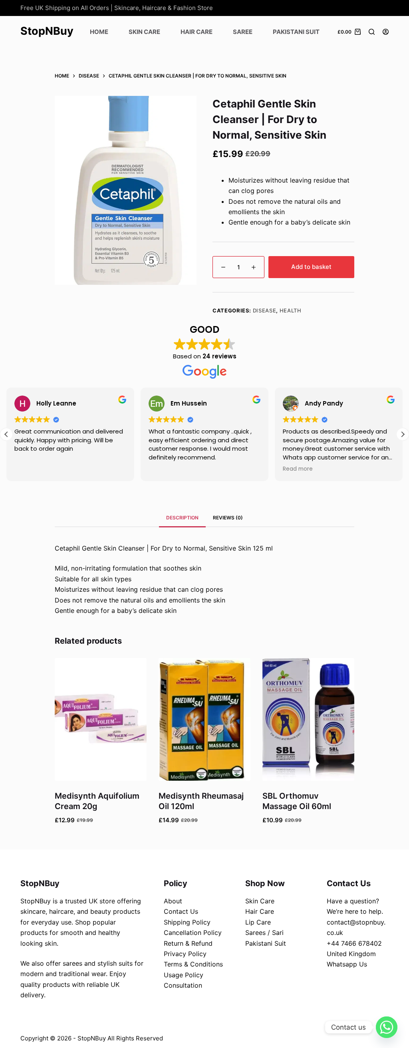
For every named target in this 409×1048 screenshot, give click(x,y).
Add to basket (311, 266)
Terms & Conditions (193, 964)
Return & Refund (188, 943)
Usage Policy (183, 975)
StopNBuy (46, 31)
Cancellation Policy (193, 933)
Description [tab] (182, 518)
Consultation (183, 985)
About (173, 901)
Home (99, 32)
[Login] (386, 32)
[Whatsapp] (386, 1027)
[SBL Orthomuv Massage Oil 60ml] (308, 719)
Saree (242, 32)
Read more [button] (298, 469)
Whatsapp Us (347, 964)
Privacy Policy (185, 954)
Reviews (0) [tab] (228, 518)
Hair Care (196, 32)
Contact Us (181, 911)
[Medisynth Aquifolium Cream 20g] (101, 719)
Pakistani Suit (296, 32)
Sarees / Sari (264, 933)
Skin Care (144, 32)
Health (291, 310)
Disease (264, 310)
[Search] (372, 32)
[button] (403, 434)
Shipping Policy (187, 922)
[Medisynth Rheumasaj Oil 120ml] (204, 719)
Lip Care (258, 922)
